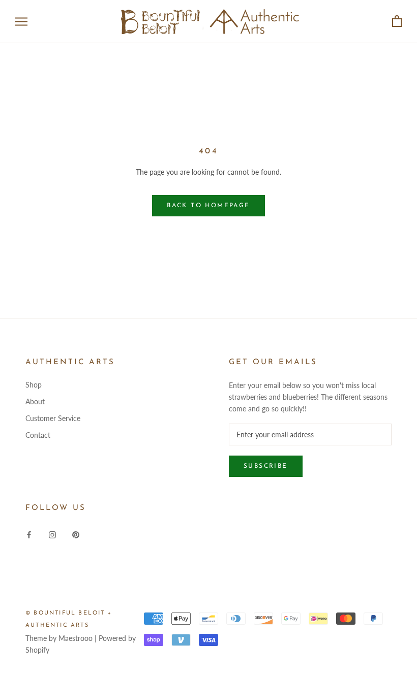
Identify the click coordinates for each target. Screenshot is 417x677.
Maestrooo (75, 638)
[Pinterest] (75, 534)
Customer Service (52, 418)
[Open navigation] (21, 21)
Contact (37, 435)
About (35, 401)
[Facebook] (29, 534)
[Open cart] (397, 21)
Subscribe (266, 466)
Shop (33, 384)
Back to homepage (208, 206)
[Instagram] (52, 534)
